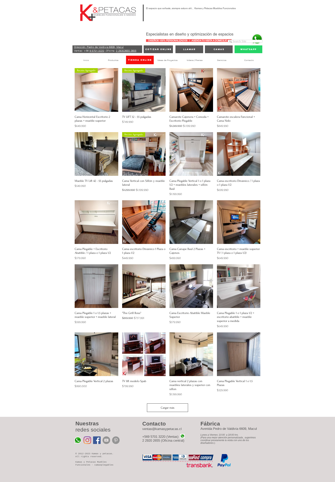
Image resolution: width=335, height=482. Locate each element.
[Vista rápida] (191, 90)
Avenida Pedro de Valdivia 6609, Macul (228, 429)
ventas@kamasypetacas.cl (162, 429)
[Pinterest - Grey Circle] (116, 440)
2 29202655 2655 (126, 50)
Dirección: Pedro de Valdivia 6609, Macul (99, 47)
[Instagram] (87, 440)
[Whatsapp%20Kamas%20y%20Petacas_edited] (78, 440)
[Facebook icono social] (97, 440)
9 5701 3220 (97, 50)
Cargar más (167, 407)
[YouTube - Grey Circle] (106, 440)
